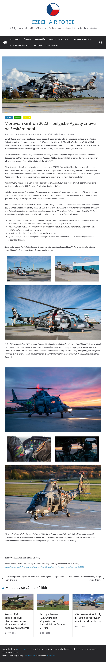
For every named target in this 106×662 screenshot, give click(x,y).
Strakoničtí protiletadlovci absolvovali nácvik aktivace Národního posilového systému (17, 621)
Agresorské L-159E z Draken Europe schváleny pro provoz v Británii (78, 578)
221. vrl (66, 134)
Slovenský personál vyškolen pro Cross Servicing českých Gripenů (28, 578)
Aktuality (15, 39)
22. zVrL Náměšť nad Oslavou (52, 134)
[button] (67, 39)
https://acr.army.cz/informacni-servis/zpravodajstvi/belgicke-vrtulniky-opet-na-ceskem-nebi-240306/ (45, 567)
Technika (27, 117)
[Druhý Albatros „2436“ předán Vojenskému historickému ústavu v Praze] (53, 595)
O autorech (52, 45)
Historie (38, 45)
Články (27, 39)
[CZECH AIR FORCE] (5, 42)
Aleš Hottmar (22, 134)
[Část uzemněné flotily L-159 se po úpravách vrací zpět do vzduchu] (88, 595)
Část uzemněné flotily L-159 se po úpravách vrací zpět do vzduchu (88, 618)
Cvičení (17, 117)
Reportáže (40, 39)
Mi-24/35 (73, 134)
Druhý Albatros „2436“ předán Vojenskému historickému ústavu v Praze (52, 621)
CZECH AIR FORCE (53, 21)
